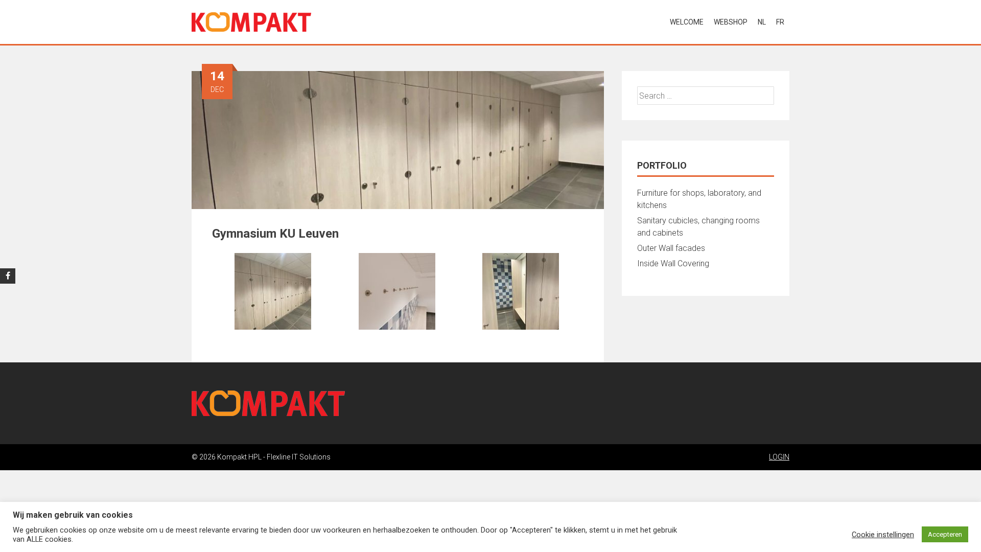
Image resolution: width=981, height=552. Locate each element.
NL (762, 22)
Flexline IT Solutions (299, 457)
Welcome (687, 22)
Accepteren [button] (945, 534)
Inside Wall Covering (673, 263)
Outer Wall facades (671, 248)
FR (780, 22)
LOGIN (779, 457)
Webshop (731, 22)
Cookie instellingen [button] (883, 534)
